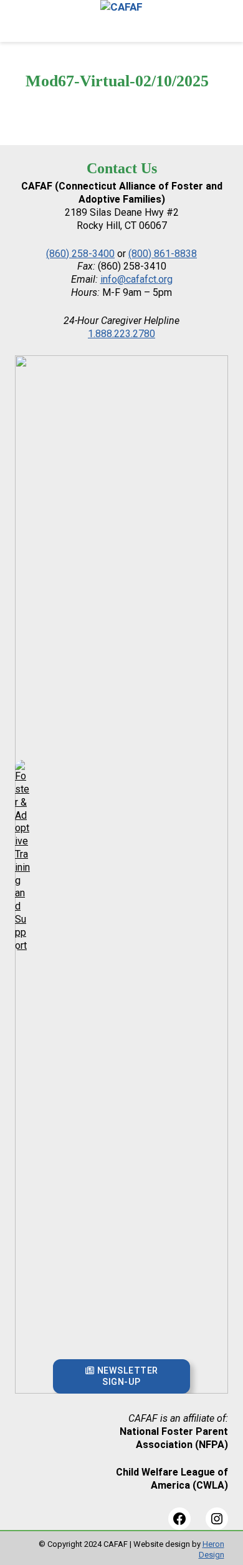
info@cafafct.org (136, 279)
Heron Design (211, 1549)
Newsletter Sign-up (126, 1376)
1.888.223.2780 (121, 334)
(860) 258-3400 (80, 254)
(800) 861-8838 (162, 254)
